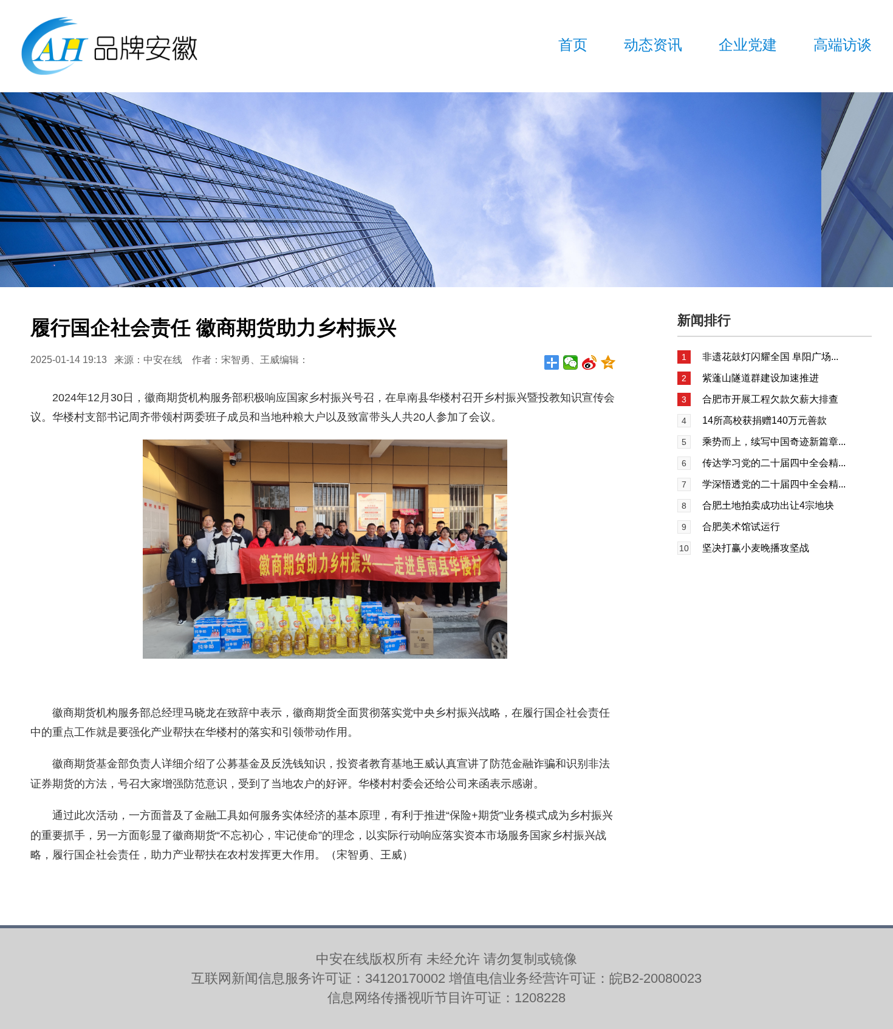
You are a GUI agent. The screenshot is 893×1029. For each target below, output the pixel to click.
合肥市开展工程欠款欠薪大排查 (770, 399)
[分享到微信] (570, 362)
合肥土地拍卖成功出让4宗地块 (768, 505)
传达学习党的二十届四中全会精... (774, 463)
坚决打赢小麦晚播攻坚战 (755, 548)
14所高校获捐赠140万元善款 (764, 420)
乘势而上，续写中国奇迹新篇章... (774, 441)
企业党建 (748, 44)
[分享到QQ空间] (608, 362)
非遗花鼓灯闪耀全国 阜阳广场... (770, 356)
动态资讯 (653, 44)
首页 (572, 44)
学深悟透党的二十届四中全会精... (774, 484)
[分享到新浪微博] (589, 362)
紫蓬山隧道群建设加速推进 (760, 378)
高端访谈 (842, 44)
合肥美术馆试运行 (741, 526)
